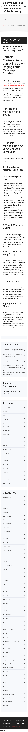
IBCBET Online (7, 516)
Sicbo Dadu (6, 610)
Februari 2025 (7, 476)
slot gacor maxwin (8, 667)
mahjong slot (6, 546)
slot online (5, 671)
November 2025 (7, 442)
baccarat (5, 501)
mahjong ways (7, 550)
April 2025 (5, 468)
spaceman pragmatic (8, 694)
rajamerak (5, 580)
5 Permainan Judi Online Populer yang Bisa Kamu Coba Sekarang (13, 7)
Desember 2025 (7, 438)
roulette (5, 584)
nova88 (5, 569)
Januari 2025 (6, 480)
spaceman (5, 690)
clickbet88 (5, 512)
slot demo (5, 645)
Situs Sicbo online (7, 614)
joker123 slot (6, 531)
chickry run (6, 508)
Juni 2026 (5, 415)
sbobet (5, 592)
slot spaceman (7, 679)
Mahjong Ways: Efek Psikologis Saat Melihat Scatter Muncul (12, 355)
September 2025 (7, 449)
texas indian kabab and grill (12, 41)
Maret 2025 (6, 472)
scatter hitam (6, 599)
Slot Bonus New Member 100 (11, 641)
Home (4, 25)
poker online (6, 576)
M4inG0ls (6, 39)
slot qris (5, 675)
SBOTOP (5, 595)
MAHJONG (5, 542)
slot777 (5, 686)
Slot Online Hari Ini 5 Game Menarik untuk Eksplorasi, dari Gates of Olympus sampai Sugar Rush (14, 372)
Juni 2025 (5, 461)
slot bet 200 (6, 633)
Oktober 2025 (7, 445)
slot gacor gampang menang (10, 660)
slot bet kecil (6, 637)
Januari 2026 (6, 434)
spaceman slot (7, 698)
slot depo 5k (6, 652)
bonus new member (8, 504)
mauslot (5, 561)
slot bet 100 (6, 626)
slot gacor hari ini (7, 664)
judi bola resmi (7, 535)
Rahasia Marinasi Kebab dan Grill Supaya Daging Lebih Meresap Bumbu (13, 48)
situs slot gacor (7, 618)
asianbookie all (7, 497)
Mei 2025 (5, 464)
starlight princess (7, 701)
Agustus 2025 (6, 453)
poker (4, 573)
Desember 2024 (7, 483)
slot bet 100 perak (8, 629)
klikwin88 (5, 539)
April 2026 (5, 423)
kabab (4, 40)
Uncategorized (14, 39)
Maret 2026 (6, 426)
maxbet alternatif (7, 565)
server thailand (7, 607)
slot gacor (5, 656)
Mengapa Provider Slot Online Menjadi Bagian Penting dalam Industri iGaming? (13, 366)
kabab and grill (10, 40)
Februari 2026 (7, 430)
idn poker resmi (7, 523)
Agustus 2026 (6, 408)
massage (5, 557)
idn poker (5, 520)
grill (21, 39)
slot (4, 622)
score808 (5, 603)
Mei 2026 (5, 419)
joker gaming (6, 527)
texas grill (16, 40)
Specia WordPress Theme (17, 726)
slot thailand (6, 682)
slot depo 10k (6, 648)
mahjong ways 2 (7, 554)
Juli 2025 (5, 457)
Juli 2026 (5, 411)
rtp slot (5, 588)
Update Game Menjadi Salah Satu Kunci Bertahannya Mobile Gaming (13, 349)
